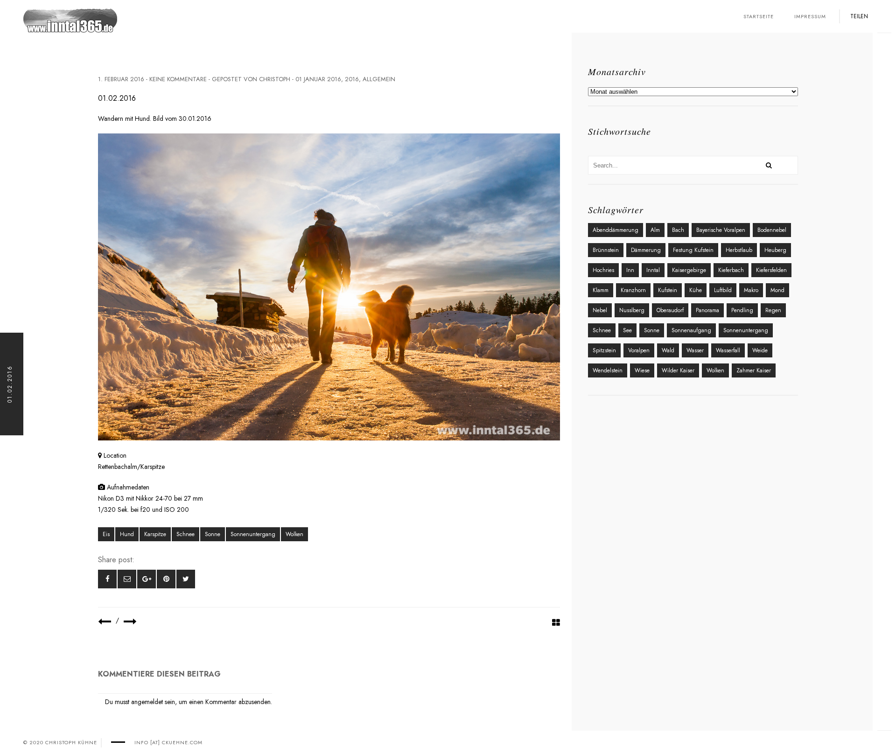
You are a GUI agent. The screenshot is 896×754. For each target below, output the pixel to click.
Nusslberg (631, 310)
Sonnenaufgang (691, 330)
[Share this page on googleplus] (146, 579)
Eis (106, 534)
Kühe (695, 290)
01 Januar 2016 (318, 79)
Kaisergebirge (689, 270)
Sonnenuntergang (253, 534)
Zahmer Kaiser (753, 370)
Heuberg (775, 250)
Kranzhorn (633, 290)
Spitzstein (604, 350)
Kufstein (667, 290)
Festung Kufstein (693, 250)
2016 (352, 79)
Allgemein (379, 79)
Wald (668, 350)
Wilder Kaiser (678, 370)
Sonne (212, 534)
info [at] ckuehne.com (168, 742)
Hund (127, 534)
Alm (655, 230)
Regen (773, 310)
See (627, 330)
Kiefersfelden (771, 270)
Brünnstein (606, 250)
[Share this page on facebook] (107, 579)
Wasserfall (728, 350)
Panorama (707, 310)
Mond (777, 290)
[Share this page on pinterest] (166, 579)
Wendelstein (608, 370)
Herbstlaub (739, 250)
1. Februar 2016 (121, 79)
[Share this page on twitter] (185, 579)
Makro (751, 290)
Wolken (294, 534)
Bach (678, 230)
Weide (760, 350)
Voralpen (639, 350)
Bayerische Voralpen (720, 230)
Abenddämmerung (615, 230)
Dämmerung (646, 250)
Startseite (758, 16)
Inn (630, 270)
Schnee (185, 534)
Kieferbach (731, 270)
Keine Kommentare (178, 79)
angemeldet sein (153, 701)
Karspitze (155, 534)
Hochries (603, 270)
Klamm (601, 290)
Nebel (600, 310)
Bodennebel (771, 230)
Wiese (642, 370)
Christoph (274, 79)
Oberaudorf (670, 310)
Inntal (653, 270)
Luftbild (723, 290)
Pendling (742, 310)
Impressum (810, 16)
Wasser (695, 350)
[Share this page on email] (127, 579)
